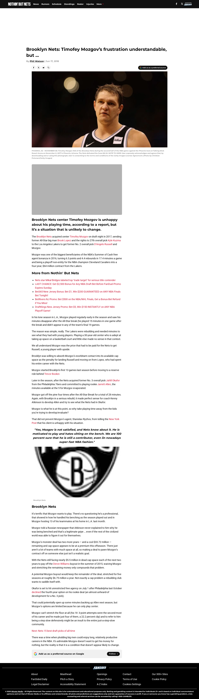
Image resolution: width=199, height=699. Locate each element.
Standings (69, 4)
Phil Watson (37, 61)
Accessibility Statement (73, 684)
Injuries (90, 4)
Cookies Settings (132, 684)
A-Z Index (102, 684)
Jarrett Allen (104, 384)
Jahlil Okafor (113, 380)
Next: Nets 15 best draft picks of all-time (53, 630)
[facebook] (176, 4)
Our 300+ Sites (160, 674)
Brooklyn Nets (44, 236)
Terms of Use (130, 679)
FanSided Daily (39, 679)
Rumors (45, 4)
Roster (80, 4)
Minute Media (17, 691)
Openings (102, 674)
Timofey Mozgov (79, 236)
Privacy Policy (104, 679)
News (36, 4)
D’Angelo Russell (103, 244)
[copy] (48, 67)
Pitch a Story (67, 679)
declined (36, 592)
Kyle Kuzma (114, 240)
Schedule (56, 4)
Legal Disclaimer (40, 684)
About (34, 674)
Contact (127, 674)
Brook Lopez (64, 240)
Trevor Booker (51, 373)
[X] (182, 4)
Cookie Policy (159, 679)
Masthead (65, 674)
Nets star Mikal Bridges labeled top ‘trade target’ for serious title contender (75, 280)
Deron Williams (61, 563)
